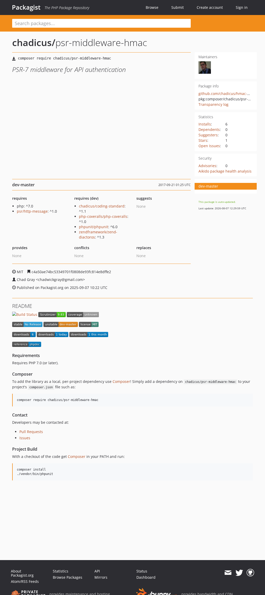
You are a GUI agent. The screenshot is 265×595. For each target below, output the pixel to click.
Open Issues (209, 145)
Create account (210, 7)
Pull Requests (31, 431)
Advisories (207, 165)
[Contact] (228, 572)
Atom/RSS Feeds (25, 581)
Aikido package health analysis (225, 171)
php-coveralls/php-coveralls (103, 216)
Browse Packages (67, 577)
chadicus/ (33, 42)
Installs (204, 124)
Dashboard (146, 577)
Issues (24, 437)
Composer (121, 381)
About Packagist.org (22, 573)
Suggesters (208, 134)
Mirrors (100, 577)
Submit (177, 7)
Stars (202, 140)
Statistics (60, 571)
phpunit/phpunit (93, 226)
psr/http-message (32, 211)
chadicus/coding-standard (101, 206)
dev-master (208, 186)
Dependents (209, 129)
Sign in (242, 7)
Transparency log (213, 104)
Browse (152, 7)
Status (141, 571)
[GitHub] (250, 572)
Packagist (26, 7)
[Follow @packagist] (239, 572)
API (97, 571)
